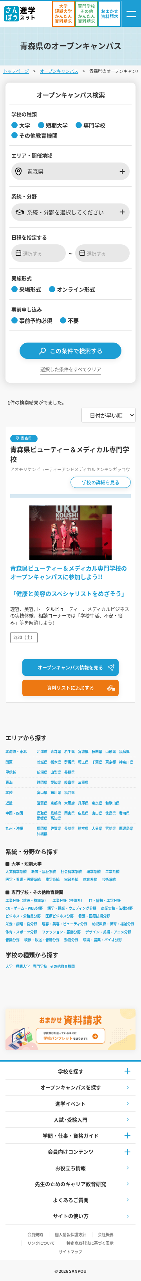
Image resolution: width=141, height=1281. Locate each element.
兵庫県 (83, 803)
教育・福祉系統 (43, 871)
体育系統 (90, 879)
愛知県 (56, 782)
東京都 (110, 762)
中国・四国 (14, 813)
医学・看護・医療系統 (23, 879)
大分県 (97, 828)
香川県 (124, 813)
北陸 (9, 792)
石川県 (56, 792)
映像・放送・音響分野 (42, 939)
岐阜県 (69, 782)
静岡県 (42, 782)
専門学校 (40, 966)
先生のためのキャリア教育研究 (70, 1183)
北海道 (42, 751)
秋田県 (97, 751)
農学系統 (52, 879)
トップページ (16, 71)
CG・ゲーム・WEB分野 (24, 908)
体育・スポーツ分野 (21, 932)
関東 (9, 762)
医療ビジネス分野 (59, 916)
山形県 (110, 751)
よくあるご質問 (71, 1199)
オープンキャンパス (59, 71)
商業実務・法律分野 (117, 908)
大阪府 (69, 803)
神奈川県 (126, 762)
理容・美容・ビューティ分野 (64, 923)
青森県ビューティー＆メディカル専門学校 (69, 454)
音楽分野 (12, 939)
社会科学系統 (71, 871)
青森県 (56, 751)
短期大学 (23, 966)
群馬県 (69, 762)
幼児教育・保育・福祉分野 (113, 923)
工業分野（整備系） (68, 900)
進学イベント (70, 1103)
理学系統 (94, 871)
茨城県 (42, 762)
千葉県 (97, 762)
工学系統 (112, 871)
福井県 (69, 792)
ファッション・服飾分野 (61, 932)
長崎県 (69, 828)
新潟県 (42, 772)
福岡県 (42, 828)
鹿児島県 (126, 828)
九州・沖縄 (14, 828)
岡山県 (69, 813)
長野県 (69, 772)
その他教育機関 (62, 966)
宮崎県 (110, 828)
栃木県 (56, 762)
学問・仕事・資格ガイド (71, 1135)
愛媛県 (42, 818)
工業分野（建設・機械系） (26, 900)
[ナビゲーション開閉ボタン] (131, 14)
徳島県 (110, 813)
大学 (9, 966)
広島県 (83, 813)
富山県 (42, 792)
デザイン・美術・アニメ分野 (108, 932)
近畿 (9, 803)
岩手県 (69, 751)
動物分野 (71, 939)
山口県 (97, 813)
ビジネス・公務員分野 (23, 916)
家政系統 (71, 879)
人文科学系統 (16, 871)
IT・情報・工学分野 (105, 900)
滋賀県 (42, 803)
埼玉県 (83, 762)
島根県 (56, 813)
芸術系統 (109, 879)
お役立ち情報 (70, 1167)
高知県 (56, 818)
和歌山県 (112, 803)
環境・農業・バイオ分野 (102, 939)
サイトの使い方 (71, 1215)
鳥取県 (42, 813)
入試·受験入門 (70, 1119)
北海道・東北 (16, 751)
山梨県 (56, 772)
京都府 (56, 803)
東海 (9, 782)
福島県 (124, 751)
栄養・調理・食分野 (21, 923)
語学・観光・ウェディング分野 (71, 908)
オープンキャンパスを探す (70, 1087)
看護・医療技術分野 (94, 916)
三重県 (83, 782)
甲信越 (10, 772)
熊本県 (83, 828)
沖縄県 (42, 833)
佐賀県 (56, 828)
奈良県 (97, 803)
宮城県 (83, 751)
